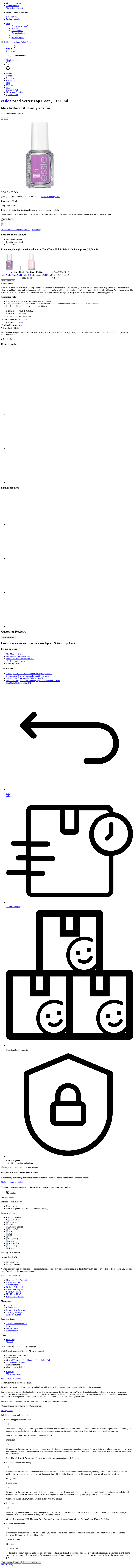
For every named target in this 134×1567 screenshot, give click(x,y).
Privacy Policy (12, 1358)
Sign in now (11, 51)
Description (8, 283)
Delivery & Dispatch (14, 1287)
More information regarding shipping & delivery (21, 229)
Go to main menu (13, 3)
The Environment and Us (16, 1324)
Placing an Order (13, 1282)
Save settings (7, 1562)
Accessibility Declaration (16, 1362)
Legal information (10, 339)
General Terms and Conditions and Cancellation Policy (29, 1360)
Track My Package (14, 1312)
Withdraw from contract (11, 1378)
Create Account (12, 1308)
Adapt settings (35, 1406)
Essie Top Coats (13, 663)
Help (8, 23)
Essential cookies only (18, 1406)
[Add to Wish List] (2, 221)
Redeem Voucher (13, 1315)
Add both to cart (8, 281)
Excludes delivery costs (50, 197)
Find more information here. (12, 1182)
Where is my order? (20, 26)
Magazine (10, 1326)
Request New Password (16, 1310)
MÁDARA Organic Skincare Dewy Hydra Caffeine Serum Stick (33, 680)
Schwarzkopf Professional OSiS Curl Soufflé (25, 678)
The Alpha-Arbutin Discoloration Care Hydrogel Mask (29, 673)
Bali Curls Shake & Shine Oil (18, 683)
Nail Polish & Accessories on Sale (20, 659)
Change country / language (25, 1346)
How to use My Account (16, 1280)
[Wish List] (8, 64)
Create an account (13, 60)
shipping (13, 19)
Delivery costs (17, 30)
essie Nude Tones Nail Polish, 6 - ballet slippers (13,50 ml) (26, 275)
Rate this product (8, 637)
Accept (4, 1406)
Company (10, 1371)
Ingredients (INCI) (11, 328)
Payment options (18, 33)
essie (5, 101)
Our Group (10, 1339)
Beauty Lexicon (12, 1328)
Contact (9, 1342)
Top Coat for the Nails (15, 661)
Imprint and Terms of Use (16, 1355)
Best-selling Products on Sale (18, 656)
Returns (15, 28)
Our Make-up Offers (14, 654)
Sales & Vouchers (13, 1292)
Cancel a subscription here (17, 1367)
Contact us (16, 35)
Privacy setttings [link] (13, 1365)
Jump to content (12, 5)
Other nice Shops (13, 1374)
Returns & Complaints (15, 1289)
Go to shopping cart (14, 8)
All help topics (18, 38)
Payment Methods (13, 1285)
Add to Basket (7, 219)
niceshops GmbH (20, 1351)
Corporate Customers (15, 1296)
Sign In (9, 1305)
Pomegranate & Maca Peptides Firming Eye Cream (27, 676)
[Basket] (69, 68)
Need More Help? (13, 1294)
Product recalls (12, 1331)
